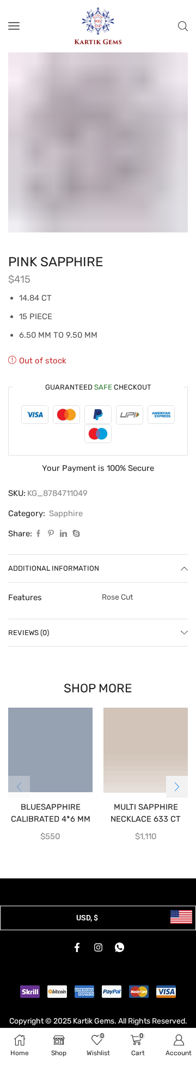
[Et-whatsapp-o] (119, 947)
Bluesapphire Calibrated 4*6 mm (50, 813)
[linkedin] (63, 534)
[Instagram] (98, 947)
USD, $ (87, 917)
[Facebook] (38, 534)
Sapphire (66, 513)
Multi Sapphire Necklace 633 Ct (146, 813)
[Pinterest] (51, 534)
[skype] (75, 534)
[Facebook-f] (77, 947)
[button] (177, 787)
